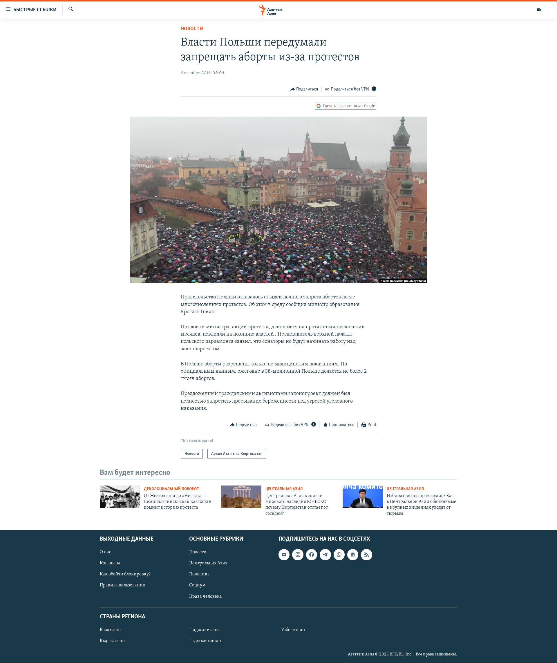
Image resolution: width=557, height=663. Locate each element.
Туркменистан (206, 641)
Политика (199, 574)
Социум (197, 585)
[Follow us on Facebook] (311, 554)
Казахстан (110, 630)
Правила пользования (122, 585)
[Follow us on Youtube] (284, 554)
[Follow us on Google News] (352, 554)
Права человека (205, 596)
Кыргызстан (112, 641)
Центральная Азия (284, 489)
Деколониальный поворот (171, 489)
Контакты (110, 563)
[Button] (304, 89)
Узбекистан (293, 630)
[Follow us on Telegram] (325, 554)
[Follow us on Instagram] (297, 554)
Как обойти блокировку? (125, 574)
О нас (105, 552)
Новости (192, 29)
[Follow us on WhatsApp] (339, 554)
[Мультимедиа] (539, 10)
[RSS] (366, 554)
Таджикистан (205, 630)
